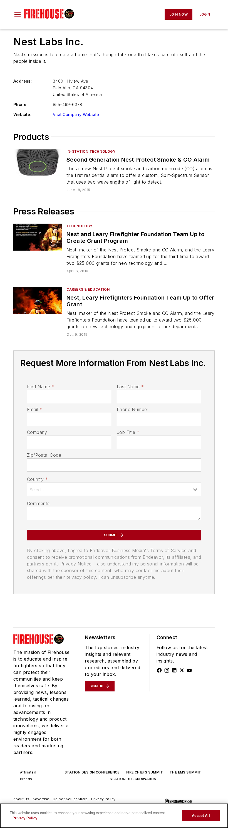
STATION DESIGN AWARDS (133, 779)
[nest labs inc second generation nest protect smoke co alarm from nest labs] (37, 162)
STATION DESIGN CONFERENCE (92, 772)
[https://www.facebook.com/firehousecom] (159, 670)
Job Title (128, 432)
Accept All (201, 816)
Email (34, 409)
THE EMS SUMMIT (185, 772)
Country (37, 479)
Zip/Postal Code (44, 455)
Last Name (130, 386)
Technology (79, 226)
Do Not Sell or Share (70, 799)
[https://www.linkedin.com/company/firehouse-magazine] (174, 670)
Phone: (20, 104)
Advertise (41, 799)
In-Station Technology (91, 151)
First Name (40, 386)
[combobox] (114, 489)
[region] (114, 815)
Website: (22, 114)
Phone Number (132, 409)
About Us (21, 799)
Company (37, 432)
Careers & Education (88, 289)
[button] (17, 14)
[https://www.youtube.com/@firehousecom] (189, 670)
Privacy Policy (103, 799)
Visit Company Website (76, 114)
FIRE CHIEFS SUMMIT (144, 772)
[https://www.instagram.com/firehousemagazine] (167, 670)
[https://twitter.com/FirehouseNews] (182, 670)
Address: (22, 81)
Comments (38, 503)
